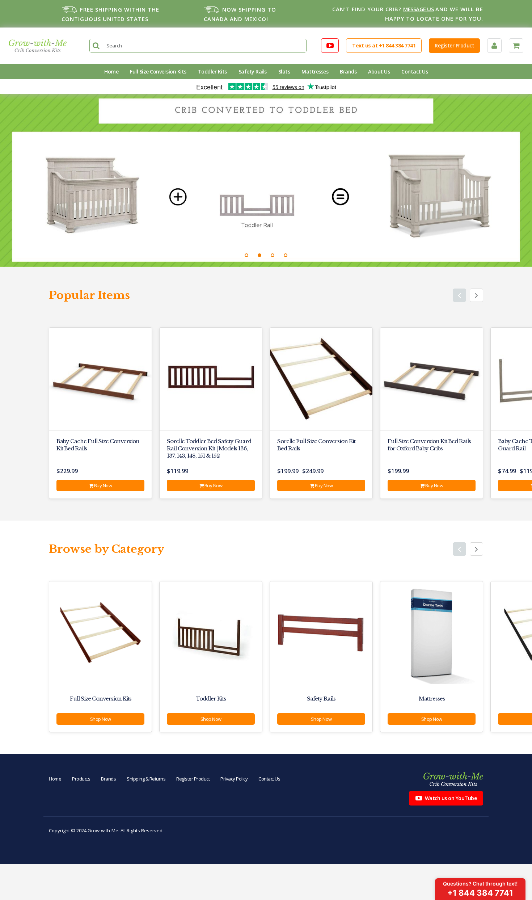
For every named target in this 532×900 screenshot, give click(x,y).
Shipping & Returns (146, 778)
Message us (418, 9)
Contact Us (414, 71)
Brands (348, 71)
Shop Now (100, 719)
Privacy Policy (234, 778)
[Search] (96, 45)
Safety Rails (252, 71)
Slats (284, 71)
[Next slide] (476, 295)
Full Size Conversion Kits (158, 71)
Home (111, 71)
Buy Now (102, 485)
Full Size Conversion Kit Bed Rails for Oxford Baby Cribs (429, 445)
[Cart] (516, 45)
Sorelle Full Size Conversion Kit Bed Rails (316, 445)
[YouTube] (330, 45)
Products (81, 778)
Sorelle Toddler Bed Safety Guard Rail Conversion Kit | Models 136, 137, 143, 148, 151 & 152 (209, 448)
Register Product (454, 45)
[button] (246, 255)
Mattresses (314, 71)
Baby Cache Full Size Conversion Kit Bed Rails (97, 445)
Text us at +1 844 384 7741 (383, 45)
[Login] (494, 45)
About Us (379, 71)
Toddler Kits (212, 71)
